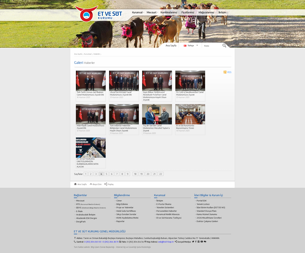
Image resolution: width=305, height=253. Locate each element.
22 (160, 173)
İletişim (159, 200)
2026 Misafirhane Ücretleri (209, 217)
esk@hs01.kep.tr (166, 241)
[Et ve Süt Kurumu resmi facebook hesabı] (196, 241)
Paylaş (110, 184)
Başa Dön (97, 184)
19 (141, 173)
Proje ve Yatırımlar (124, 207)
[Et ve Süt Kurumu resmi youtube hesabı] (202, 241)
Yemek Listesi (203, 204)
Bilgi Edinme (122, 204)
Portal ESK (202, 200)
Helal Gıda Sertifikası (126, 211)
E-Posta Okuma (163, 204)
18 (135, 173)
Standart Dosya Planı (206, 211)
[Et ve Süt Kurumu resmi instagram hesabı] (198, 241)
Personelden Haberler (166, 211)
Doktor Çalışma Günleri (207, 221)
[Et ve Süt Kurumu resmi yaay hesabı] (205, 241)
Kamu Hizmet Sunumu (207, 214)
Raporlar (120, 221)
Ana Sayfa (171, 45)
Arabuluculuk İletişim (85, 214)
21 (154, 173)
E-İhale (79, 211)
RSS (229, 72)
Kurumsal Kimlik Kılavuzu (168, 214)
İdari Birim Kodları (205, 207)
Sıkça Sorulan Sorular (126, 214)
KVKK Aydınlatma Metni (127, 217)
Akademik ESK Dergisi (86, 218)
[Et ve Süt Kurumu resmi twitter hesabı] (193, 241)
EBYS (91, 207)
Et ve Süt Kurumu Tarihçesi (168, 217)
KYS (88, 204)
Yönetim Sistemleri (165, 207)
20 (148, 173)
